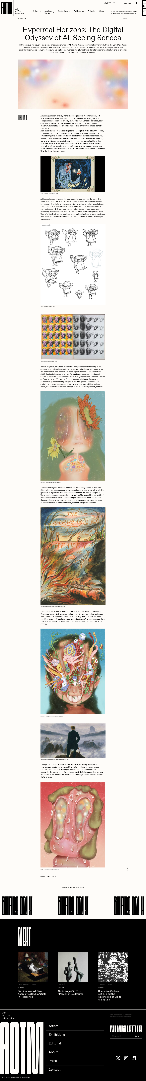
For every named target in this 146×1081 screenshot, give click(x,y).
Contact (55, 1070)
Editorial (91, 11)
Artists (35, 11)
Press (53, 1061)
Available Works (48, 12)
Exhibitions (79, 11)
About (102, 11)
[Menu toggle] (144, 8)
